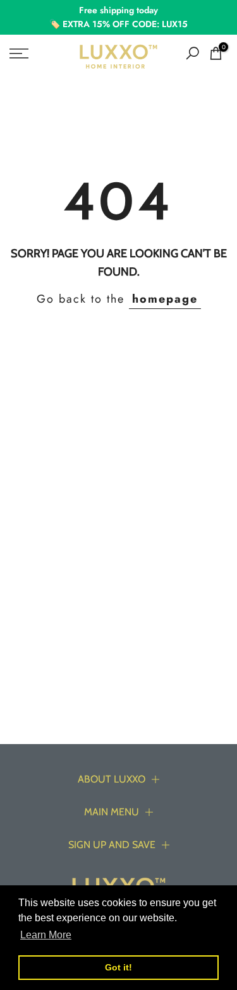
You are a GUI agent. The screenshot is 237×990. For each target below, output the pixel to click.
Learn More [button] (45, 934)
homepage (165, 299)
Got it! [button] (118, 967)
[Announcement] (118, 17)
